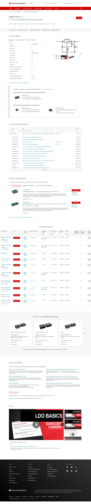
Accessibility (11, 496)
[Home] (17, 3)
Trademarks (44, 496)
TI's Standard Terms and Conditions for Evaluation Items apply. (21, 217)
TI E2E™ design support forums (34, 469)
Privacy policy (24, 496)
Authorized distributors (51, 476)
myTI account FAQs (32, 480)
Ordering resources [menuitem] (48, 8)
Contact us (30, 467)
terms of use (52, 395)
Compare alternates (48, 89)
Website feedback (51, 496)
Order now (79, 17)
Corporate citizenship (13, 482)
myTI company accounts (52, 469)
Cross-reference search (32, 471)
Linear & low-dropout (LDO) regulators (31, 11)
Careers (10, 469)
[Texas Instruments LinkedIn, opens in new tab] (67, 471)
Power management (16, 11)
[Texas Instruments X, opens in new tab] (76, 467)
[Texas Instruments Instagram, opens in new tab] (67, 467)
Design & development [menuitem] (27, 8)
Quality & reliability (31, 478)
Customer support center (33, 473)
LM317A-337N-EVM (28, 191)
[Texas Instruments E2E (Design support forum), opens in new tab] (71, 471)
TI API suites (49, 467)
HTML (54, 23)
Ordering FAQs (50, 473)
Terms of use (37, 496)
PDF (51, 23)
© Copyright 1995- (13, 498)
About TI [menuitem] (56, 8)
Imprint (57, 496)
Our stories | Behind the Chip (14, 473)
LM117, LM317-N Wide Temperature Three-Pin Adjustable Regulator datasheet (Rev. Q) (33, 23)
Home (10, 11)
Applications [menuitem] (17, 8)
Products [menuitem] (10, 8)
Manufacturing (12, 480)
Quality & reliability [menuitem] (38, 8)
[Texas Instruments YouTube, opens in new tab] (76, 471)
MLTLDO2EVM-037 (28, 204)
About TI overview (12, 467)
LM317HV (24, 108)
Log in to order (76, 190)
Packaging (30, 476)
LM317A (57, 108)
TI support (39, 398)
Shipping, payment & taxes (52, 471)
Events (10, 476)
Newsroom (11, 471)
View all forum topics (14, 392)
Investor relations (12, 478)
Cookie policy (17, 496)
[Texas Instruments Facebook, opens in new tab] (71, 467)
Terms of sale (31, 496)
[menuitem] (81, 8)
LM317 (23, 95)
